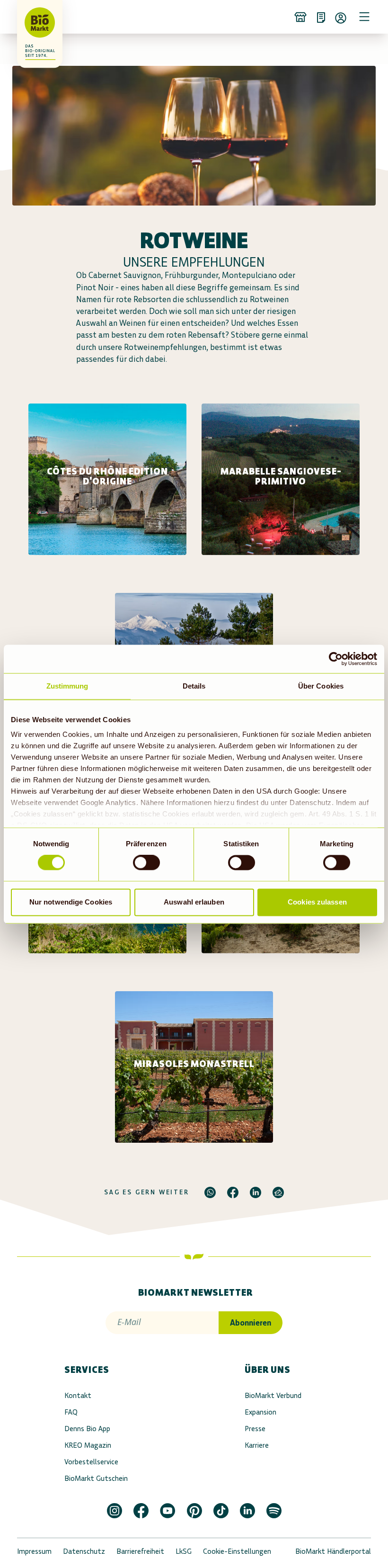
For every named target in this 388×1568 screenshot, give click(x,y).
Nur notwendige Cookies (70, 902)
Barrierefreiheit (140, 1551)
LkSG (184, 1551)
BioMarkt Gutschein (96, 1478)
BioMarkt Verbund (273, 1395)
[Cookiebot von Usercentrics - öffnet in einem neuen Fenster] (335, 659)
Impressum (34, 1551)
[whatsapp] (210, 1192)
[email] (278, 1192)
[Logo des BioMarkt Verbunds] (30, 16)
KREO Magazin (87, 1445)
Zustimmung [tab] (67, 686)
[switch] (146, 862)
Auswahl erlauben (194, 902)
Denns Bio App (87, 1428)
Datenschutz (84, 1551)
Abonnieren (250, 1322)
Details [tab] (194, 686)
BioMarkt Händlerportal (333, 1551)
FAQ (71, 1411)
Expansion (260, 1411)
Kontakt (77, 1395)
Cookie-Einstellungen (237, 1551)
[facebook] (232, 1192)
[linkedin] (255, 1192)
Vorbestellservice (91, 1461)
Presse (255, 1428)
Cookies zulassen (317, 902)
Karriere (257, 1445)
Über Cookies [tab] (321, 686)
